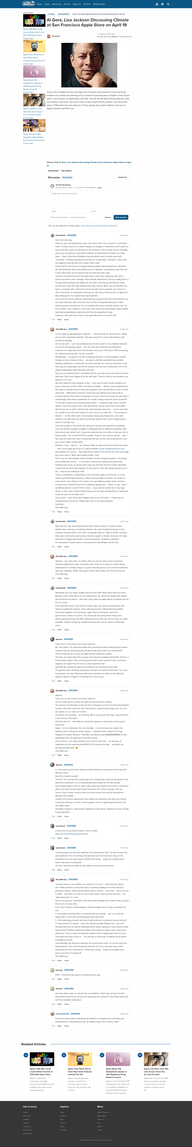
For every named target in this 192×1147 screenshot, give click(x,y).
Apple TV (77, 4)
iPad (61, 1126)
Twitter (25, 1112)
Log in (99, 187)
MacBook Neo (99, 4)
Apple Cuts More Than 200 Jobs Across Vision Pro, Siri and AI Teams (156, 1071)
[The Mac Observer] (28, 4)
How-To (67, 4)
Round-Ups (56, 4)
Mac (61, 1119)
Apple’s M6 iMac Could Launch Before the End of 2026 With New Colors (41, 1071)
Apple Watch (101, 1116)
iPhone (62, 1123)
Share (66, 319)
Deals (47, 4)
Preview (108, 217)
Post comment (121, 217)
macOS (100, 1126)
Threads (26, 1123)
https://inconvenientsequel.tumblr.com (71, 833)
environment (53, 170)
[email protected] (62, 1013)
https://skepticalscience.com (112, 448)
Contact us (27, 1126)
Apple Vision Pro (103, 1112)
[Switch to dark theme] (162, 4)
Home (52, 14)
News (39, 4)
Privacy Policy (28, 1133)
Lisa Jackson (66, 170)
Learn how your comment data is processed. (99, 225)
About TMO (27, 1130)
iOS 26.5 (87, 4)
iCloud (99, 1130)
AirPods (63, 1130)
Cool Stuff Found (63, 14)
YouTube (26, 1119)
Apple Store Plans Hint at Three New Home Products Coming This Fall (80, 1071)
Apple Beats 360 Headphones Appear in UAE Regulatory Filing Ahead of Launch (116, 1073)
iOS (98, 1123)
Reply (59, 319)
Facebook (26, 1116)
